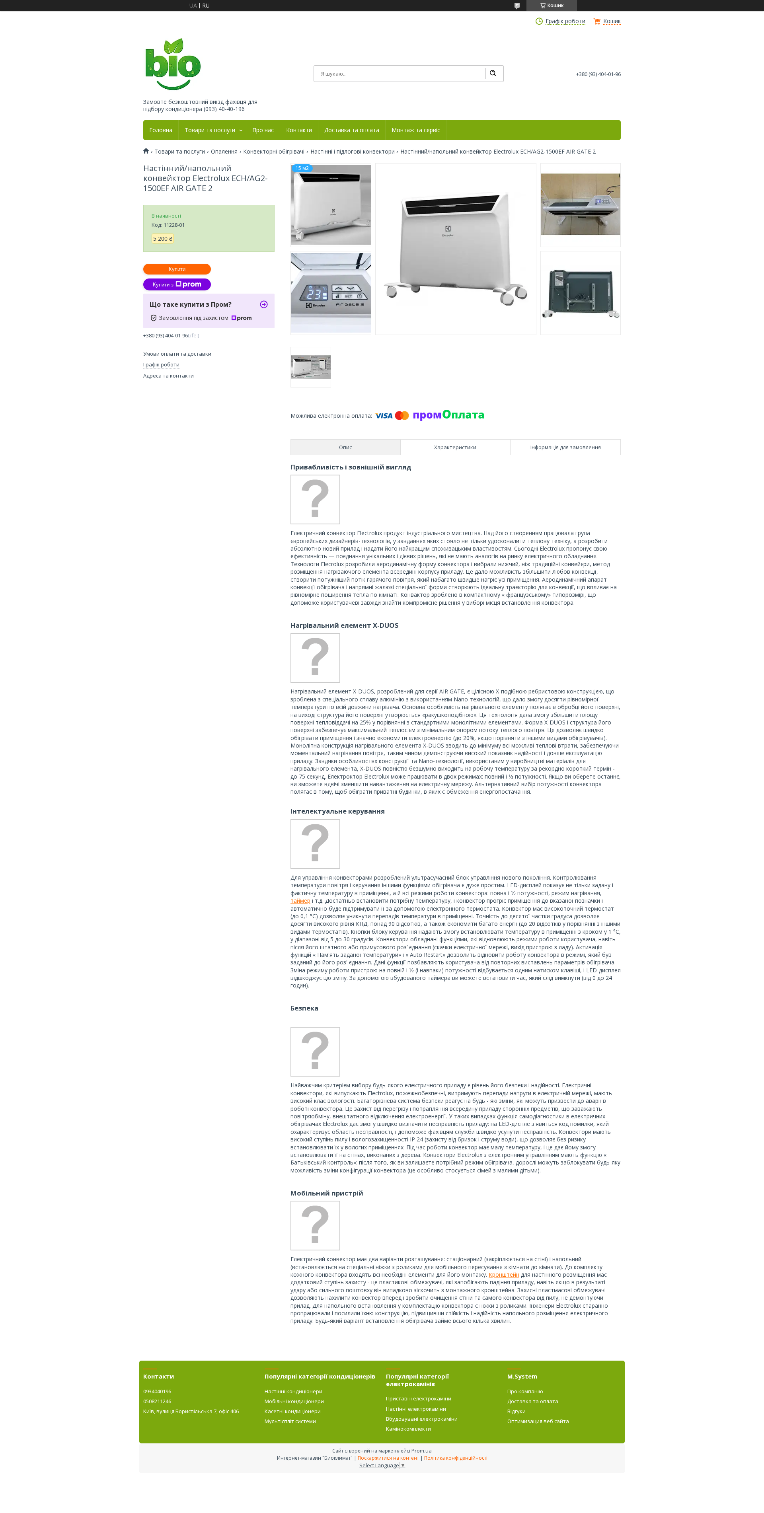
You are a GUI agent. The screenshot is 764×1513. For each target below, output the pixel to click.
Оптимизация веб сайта (538, 1421)
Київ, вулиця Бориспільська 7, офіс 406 (191, 1411)
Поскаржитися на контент (388, 1458)
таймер (300, 900)
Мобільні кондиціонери (294, 1401)
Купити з (163, 285)
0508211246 (157, 1401)
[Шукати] (492, 73)
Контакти (299, 130)
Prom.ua (421, 1450)
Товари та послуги (210, 130)
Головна (160, 130)
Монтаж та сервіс (416, 130)
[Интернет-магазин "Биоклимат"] (173, 64)
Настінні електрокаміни (416, 1408)
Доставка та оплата (351, 130)
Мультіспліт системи (290, 1421)
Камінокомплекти (408, 1428)
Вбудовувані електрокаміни (422, 1418)
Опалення (224, 151)
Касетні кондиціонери (293, 1411)
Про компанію (525, 1391)
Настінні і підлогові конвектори (352, 151)
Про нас (263, 130)
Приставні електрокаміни (418, 1398)
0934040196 (157, 1391)
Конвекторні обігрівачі (273, 151)
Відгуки (516, 1411)
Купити (177, 269)
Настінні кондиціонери (293, 1391)
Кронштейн (504, 1274)
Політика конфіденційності (455, 1458)
